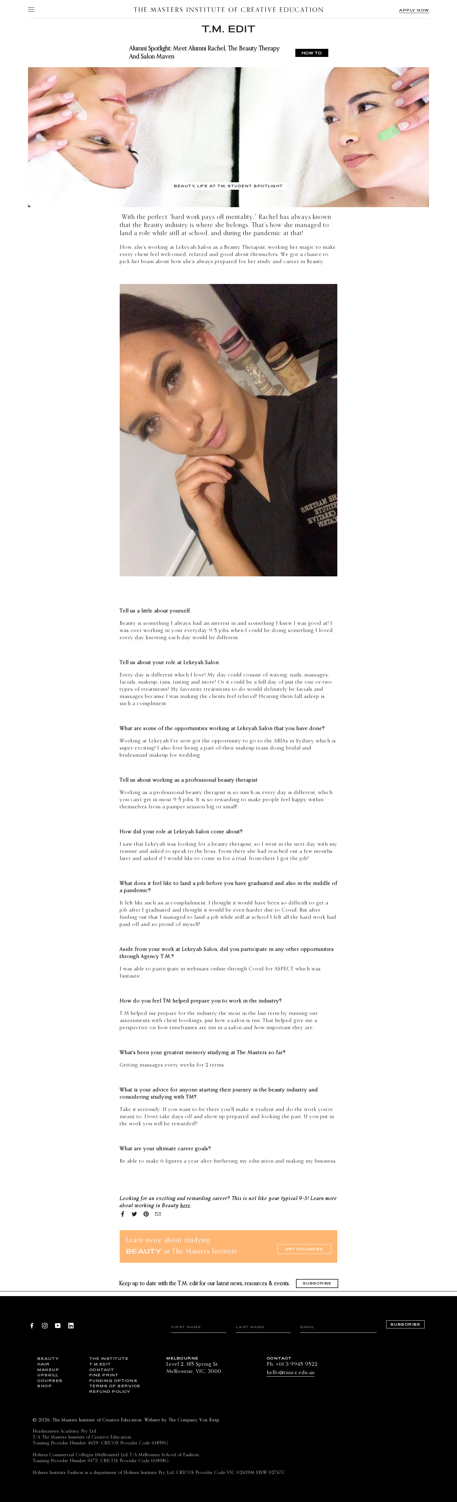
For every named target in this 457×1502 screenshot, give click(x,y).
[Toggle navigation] (31, 9)
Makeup (48, 1370)
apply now (414, 10)
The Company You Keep (193, 1420)
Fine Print (104, 1375)
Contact (101, 1370)
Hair (43, 1364)
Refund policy (110, 1391)
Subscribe (317, 1283)
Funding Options (110, 1381)
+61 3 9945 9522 (297, 1364)
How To (312, 53)
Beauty (48, 1358)
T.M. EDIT (228, 28)
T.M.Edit (100, 1364)
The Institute (109, 1358)
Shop (44, 1386)
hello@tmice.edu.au (291, 1372)
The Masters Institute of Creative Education (228, 9)
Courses (50, 1381)
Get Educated (304, 1249)
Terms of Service (110, 1386)
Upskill (48, 1375)
